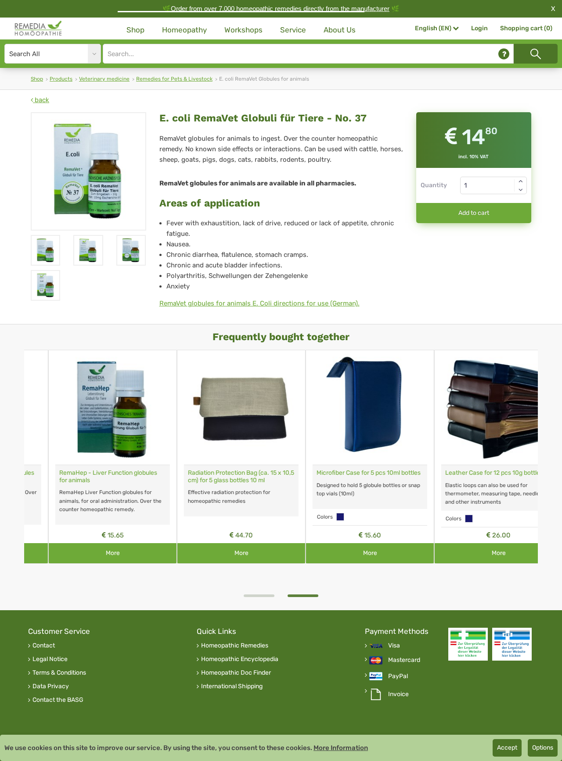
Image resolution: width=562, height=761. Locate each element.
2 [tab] (303, 595)
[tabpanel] (345, 457)
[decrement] (521, 189)
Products (61, 79)
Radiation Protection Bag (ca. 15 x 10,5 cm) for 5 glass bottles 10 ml (217, 476)
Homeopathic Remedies (234, 646)
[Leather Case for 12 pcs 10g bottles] (474, 407)
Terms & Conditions (59, 673)
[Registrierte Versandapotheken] (468, 644)
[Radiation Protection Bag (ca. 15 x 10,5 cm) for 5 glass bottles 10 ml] (217, 407)
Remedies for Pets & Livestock (174, 79)
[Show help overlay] (503, 53)
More (89, 553)
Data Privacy (50, 686)
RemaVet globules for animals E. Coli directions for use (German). (259, 303)
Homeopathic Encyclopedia (239, 659)
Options (542, 747)
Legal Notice (50, 659)
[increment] (521, 181)
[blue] (316, 517)
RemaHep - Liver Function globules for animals (84, 476)
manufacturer (370, 8)
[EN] (38, 28)
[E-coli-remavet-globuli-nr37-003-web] (88, 250)
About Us (340, 29)
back (41, 100)
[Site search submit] (536, 54)
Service (293, 29)
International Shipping (232, 686)
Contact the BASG (57, 700)
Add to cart (473, 213)
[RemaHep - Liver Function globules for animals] (88, 407)
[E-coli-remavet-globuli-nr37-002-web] (131, 250)
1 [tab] (259, 595)
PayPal (398, 676)
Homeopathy (184, 29)
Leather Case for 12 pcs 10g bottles (470, 473)
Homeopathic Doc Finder (236, 673)
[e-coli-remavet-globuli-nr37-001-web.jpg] (88, 171)
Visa (394, 646)
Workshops (243, 29)
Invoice (398, 694)
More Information (340, 748)
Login (479, 28)
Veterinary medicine (104, 79)
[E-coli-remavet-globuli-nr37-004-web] (45, 250)
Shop (135, 29)
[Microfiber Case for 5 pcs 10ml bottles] (345, 407)
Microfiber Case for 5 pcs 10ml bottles (344, 473)
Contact (43, 646)
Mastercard (404, 660)
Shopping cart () (526, 28)
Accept (507, 747)
